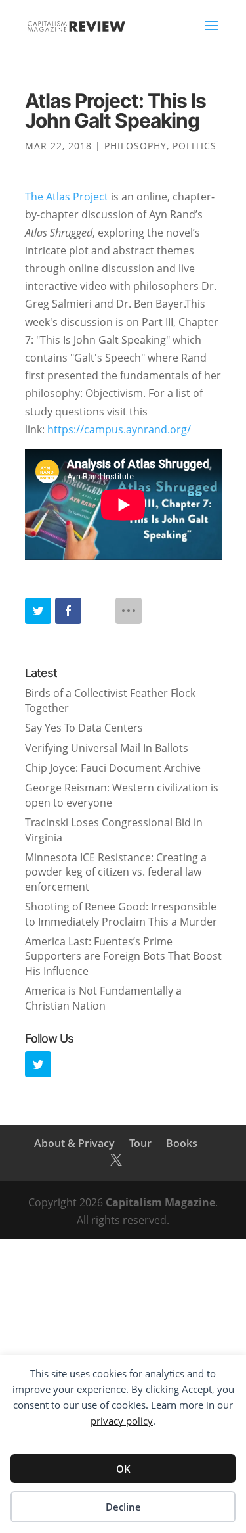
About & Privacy (74, 1143)
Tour (140, 1143)
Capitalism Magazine (160, 1202)
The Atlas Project (66, 196)
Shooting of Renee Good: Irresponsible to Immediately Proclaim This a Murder (121, 913)
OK (123, 1468)
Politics (194, 145)
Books (181, 1143)
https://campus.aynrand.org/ (119, 429)
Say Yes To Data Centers (84, 727)
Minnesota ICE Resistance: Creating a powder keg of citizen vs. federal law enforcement (116, 872)
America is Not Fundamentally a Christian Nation (103, 997)
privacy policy (122, 1420)
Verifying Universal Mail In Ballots (106, 748)
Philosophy (135, 145)
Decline (123, 1506)
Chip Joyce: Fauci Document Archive (113, 768)
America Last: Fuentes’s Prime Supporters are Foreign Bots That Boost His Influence (123, 956)
